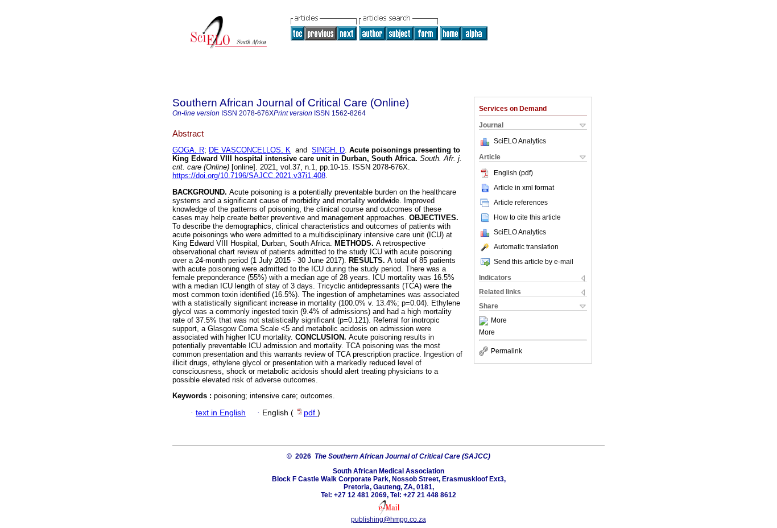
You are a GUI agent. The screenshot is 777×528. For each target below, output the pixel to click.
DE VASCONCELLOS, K (250, 150)
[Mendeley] (485, 321)
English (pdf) (513, 173)
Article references (521, 203)
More (499, 321)
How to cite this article (527, 217)
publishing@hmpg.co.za (388, 519)
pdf (310, 413)
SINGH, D (328, 150)
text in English (221, 413)
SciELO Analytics (520, 141)
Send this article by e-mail (533, 262)
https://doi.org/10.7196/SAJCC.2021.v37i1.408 (248, 175)
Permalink (506, 351)
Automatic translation (526, 247)
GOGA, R (188, 150)
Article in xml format (524, 188)
